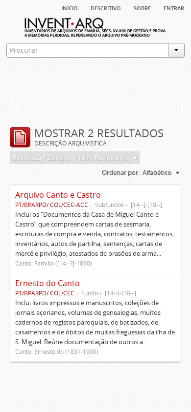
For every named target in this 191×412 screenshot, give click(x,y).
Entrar (174, 7)
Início (69, 7)
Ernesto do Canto (47, 283)
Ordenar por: (121, 172)
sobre (142, 7)
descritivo (106, 7)
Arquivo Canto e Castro (58, 194)
